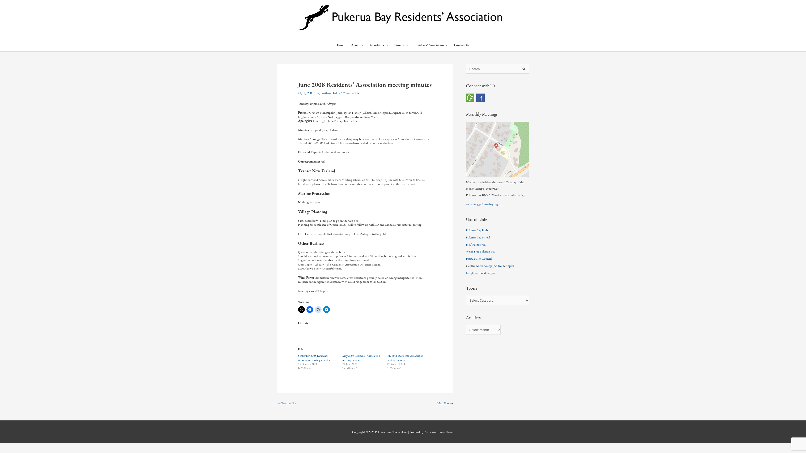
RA (356, 93)
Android (499, 266)
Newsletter (377, 45)
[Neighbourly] (470, 97)
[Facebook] (480, 97)
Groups (399, 45)
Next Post (445, 403)
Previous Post (287, 403)
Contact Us (461, 45)
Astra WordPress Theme (439, 432)
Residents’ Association (429, 45)
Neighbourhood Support (481, 273)
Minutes (348, 93)
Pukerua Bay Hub (477, 230)
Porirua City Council (479, 258)
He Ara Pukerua (475, 244)
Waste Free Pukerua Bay (480, 251)
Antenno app (484, 266)
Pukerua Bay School (478, 237)
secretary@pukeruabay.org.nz (483, 204)
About (355, 45)
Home (341, 45)
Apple (509, 266)
